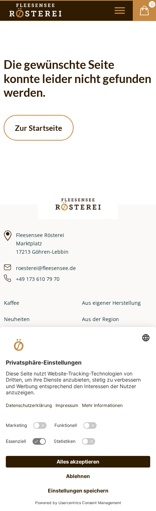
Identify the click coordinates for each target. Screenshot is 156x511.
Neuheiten (17, 319)
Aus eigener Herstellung (111, 302)
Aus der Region (100, 319)
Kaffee (11, 302)
